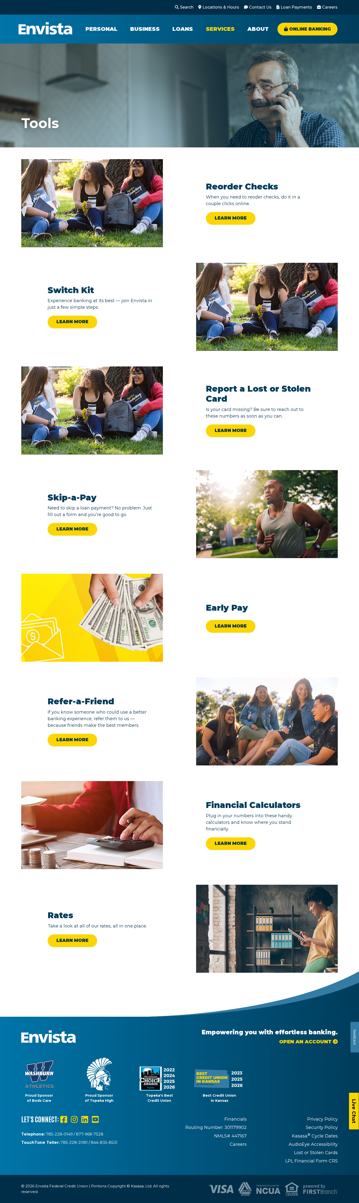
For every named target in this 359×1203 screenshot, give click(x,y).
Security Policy (322, 1127)
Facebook (63, 1119)
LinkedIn (84, 1119)
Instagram (74, 1119)
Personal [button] (101, 29)
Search (186, 7)
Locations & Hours (220, 7)
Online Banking (310, 29)
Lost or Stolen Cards (316, 1152)
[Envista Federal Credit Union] (45, 28)
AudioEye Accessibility (313, 1144)
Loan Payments (296, 7)
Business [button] (145, 29)
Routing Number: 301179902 (216, 1127)
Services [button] (220, 29)
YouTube (95, 1119)
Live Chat (354, 1111)
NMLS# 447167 (230, 1136)
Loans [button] (182, 29)
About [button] (258, 29)
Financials (235, 1119)
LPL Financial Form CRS (311, 1161)
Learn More (231, 218)
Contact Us (260, 7)
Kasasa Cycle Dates (315, 1136)
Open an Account (305, 1042)
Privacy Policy (322, 1119)
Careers (330, 7)
